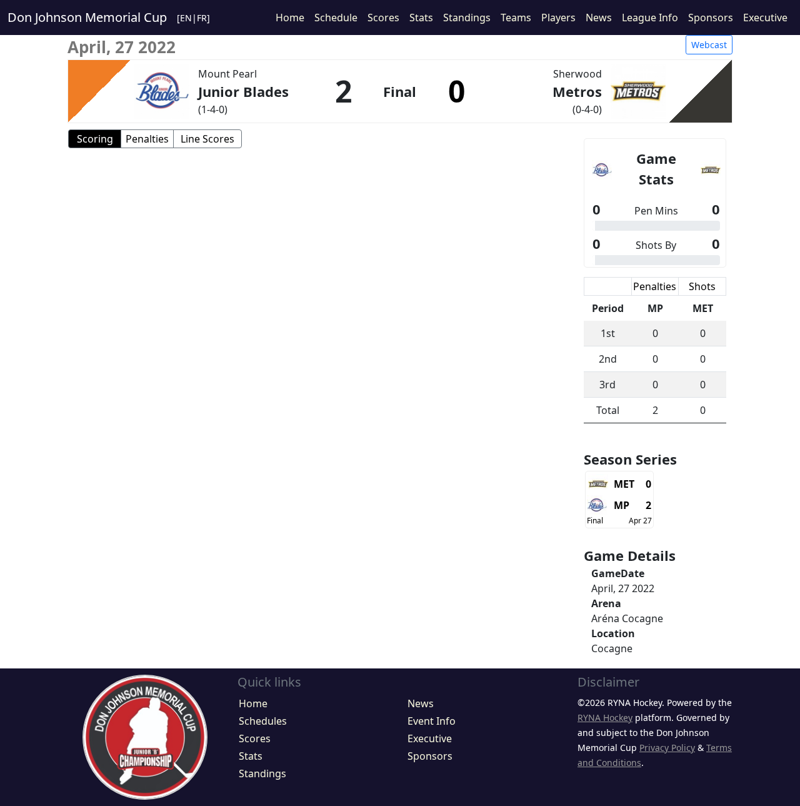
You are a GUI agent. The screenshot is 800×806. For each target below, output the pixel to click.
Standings (467, 17)
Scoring (95, 139)
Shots (702, 286)
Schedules (263, 721)
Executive (765, 17)
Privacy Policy (667, 747)
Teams (516, 17)
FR (202, 18)
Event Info (432, 721)
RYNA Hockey (605, 717)
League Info (650, 17)
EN (186, 18)
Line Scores (207, 139)
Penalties (147, 139)
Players (558, 17)
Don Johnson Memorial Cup (87, 17)
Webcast (709, 45)
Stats (421, 17)
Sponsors (710, 17)
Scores (383, 17)
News (599, 17)
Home (290, 17)
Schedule (336, 17)
